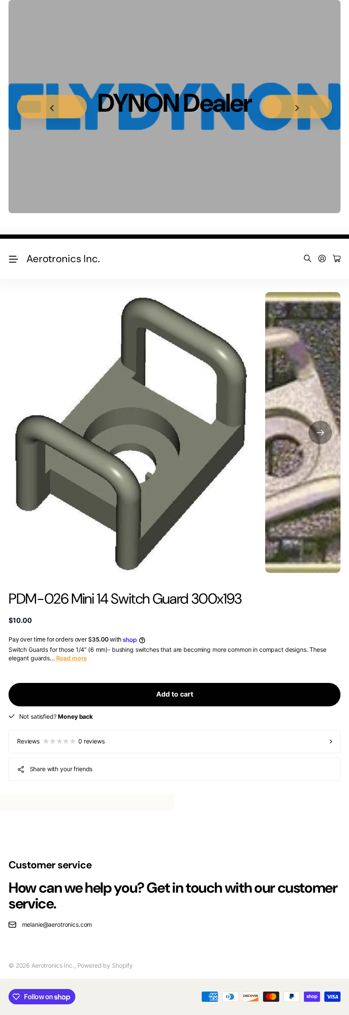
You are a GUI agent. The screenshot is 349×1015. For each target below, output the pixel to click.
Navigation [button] (13, 259)
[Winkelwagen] (336, 259)
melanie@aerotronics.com (57, 924)
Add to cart (174, 694)
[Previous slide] (52, 107)
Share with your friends (61, 768)
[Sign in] (322, 259)
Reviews (61, 741)
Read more (71, 658)
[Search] (308, 259)
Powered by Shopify (105, 965)
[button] (320, 432)
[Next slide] (297, 107)
